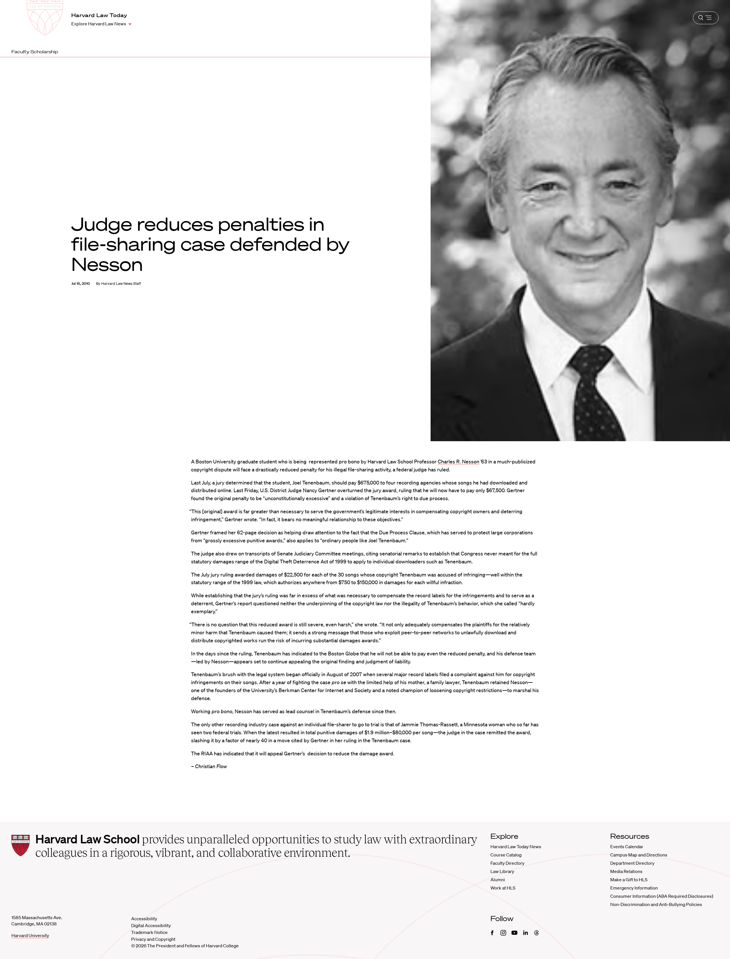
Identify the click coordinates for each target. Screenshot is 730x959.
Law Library (502, 871)
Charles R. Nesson (458, 461)
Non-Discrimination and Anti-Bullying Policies (656, 904)
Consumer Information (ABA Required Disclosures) (661, 896)
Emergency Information (634, 888)
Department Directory (632, 863)
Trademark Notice (149, 932)
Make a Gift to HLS (628, 879)
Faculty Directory (507, 863)
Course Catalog (506, 855)
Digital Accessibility (151, 925)
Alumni (497, 879)
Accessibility (144, 918)
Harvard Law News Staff (121, 283)
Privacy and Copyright (153, 939)
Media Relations (626, 871)
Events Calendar (626, 846)
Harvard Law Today (99, 15)
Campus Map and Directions (638, 855)
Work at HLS (502, 888)
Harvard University (30, 935)
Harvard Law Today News (515, 846)
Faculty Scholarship (34, 51)
